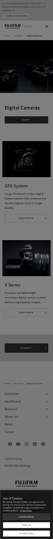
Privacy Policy (26, 511)
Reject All (26, 525)
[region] (26, 514)
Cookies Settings (26, 517)
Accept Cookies (26, 533)
